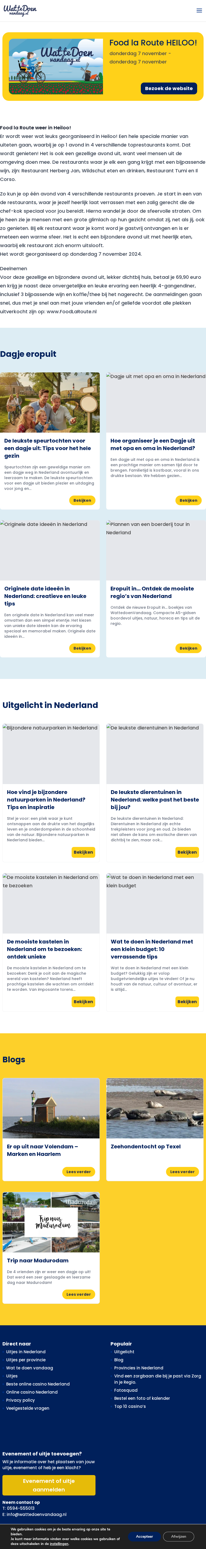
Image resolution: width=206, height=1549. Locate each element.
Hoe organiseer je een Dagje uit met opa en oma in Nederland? (153, 444)
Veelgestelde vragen (27, 1408)
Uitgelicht (124, 1352)
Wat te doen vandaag (29, 1368)
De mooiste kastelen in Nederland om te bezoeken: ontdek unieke (44, 949)
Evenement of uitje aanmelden (49, 1485)
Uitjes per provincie (26, 1360)
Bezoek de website (169, 88)
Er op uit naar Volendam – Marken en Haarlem (42, 1150)
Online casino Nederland (32, 1392)
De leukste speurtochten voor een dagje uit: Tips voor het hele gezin (47, 448)
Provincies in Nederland (138, 1368)
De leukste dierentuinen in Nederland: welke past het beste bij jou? (155, 799)
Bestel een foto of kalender (142, 1398)
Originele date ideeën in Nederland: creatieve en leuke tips (45, 596)
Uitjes (12, 1376)
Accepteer (144, 1536)
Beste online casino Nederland (38, 1384)
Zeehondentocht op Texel (146, 1146)
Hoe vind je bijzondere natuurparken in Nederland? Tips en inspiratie (46, 799)
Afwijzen (178, 1536)
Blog (118, 1360)
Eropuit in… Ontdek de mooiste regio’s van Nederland (152, 592)
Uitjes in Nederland (26, 1352)
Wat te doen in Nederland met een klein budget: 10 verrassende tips (152, 949)
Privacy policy (20, 1400)
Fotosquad (126, 1390)
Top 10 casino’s (130, 1406)
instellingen (59, 1543)
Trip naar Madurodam (38, 1260)
